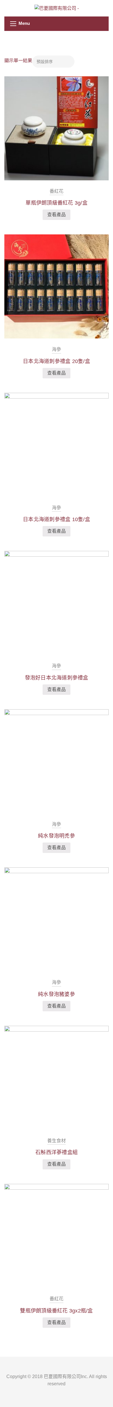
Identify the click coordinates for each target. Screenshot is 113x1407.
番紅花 (56, 191)
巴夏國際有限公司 (62, 1376)
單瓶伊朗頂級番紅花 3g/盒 (56, 203)
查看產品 (56, 214)
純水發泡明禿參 (56, 836)
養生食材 (56, 1140)
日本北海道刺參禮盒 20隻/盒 (56, 361)
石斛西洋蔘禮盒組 (56, 1152)
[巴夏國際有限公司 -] (56, 7)
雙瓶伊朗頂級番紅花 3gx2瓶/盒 (56, 1311)
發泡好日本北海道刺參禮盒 (56, 678)
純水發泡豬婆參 (56, 994)
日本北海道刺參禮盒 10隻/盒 (56, 519)
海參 (56, 349)
